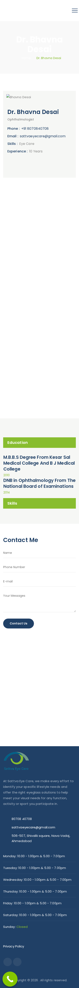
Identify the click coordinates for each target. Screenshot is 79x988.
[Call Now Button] (10, 979)
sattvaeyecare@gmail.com (43, 136)
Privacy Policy (13, 946)
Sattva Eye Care (20, 278)
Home (25, 58)
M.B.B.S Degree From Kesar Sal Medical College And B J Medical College (39, 463)
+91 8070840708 (35, 128)
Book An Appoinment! (36, 400)
